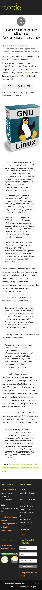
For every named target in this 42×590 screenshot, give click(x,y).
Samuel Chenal (11, 46)
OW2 (25, 72)
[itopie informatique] (11, 10)
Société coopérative (9, 490)
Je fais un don (7, 545)
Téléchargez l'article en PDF (19, 86)
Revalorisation (17, 51)
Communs (34, 46)
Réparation (7, 51)
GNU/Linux (19, 48)
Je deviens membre (8, 548)
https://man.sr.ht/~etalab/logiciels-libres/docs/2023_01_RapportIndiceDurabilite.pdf (20, 467)
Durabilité (10, 48)
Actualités (24, 46)
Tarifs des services (8, 530)
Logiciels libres (29, 48)
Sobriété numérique (31, 51)
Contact (24, 534)
